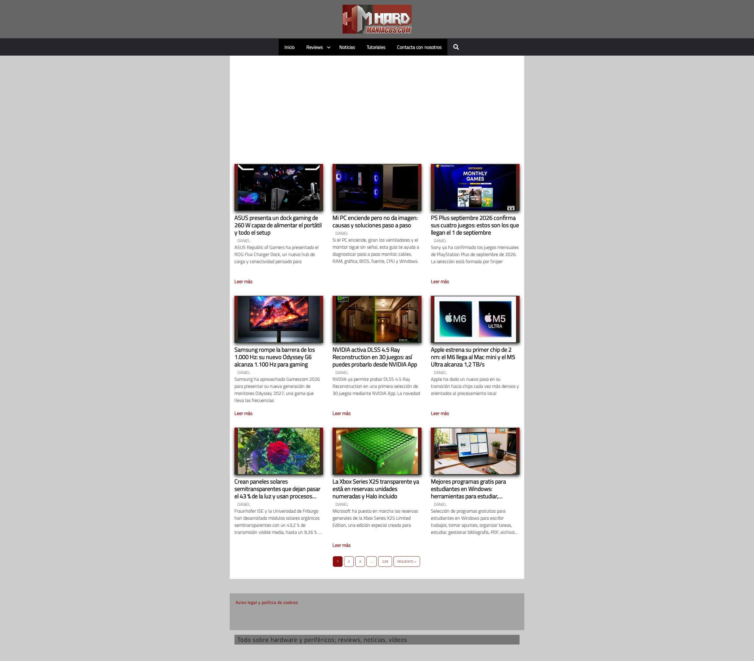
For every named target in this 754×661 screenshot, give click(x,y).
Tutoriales (376, 47)
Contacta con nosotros (419, 47)
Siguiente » (406, 561)
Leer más (243, 281)
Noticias (347, 47)
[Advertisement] (377, 104)
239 (385, 561)
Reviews (314, 47)
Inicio (290, 47)
